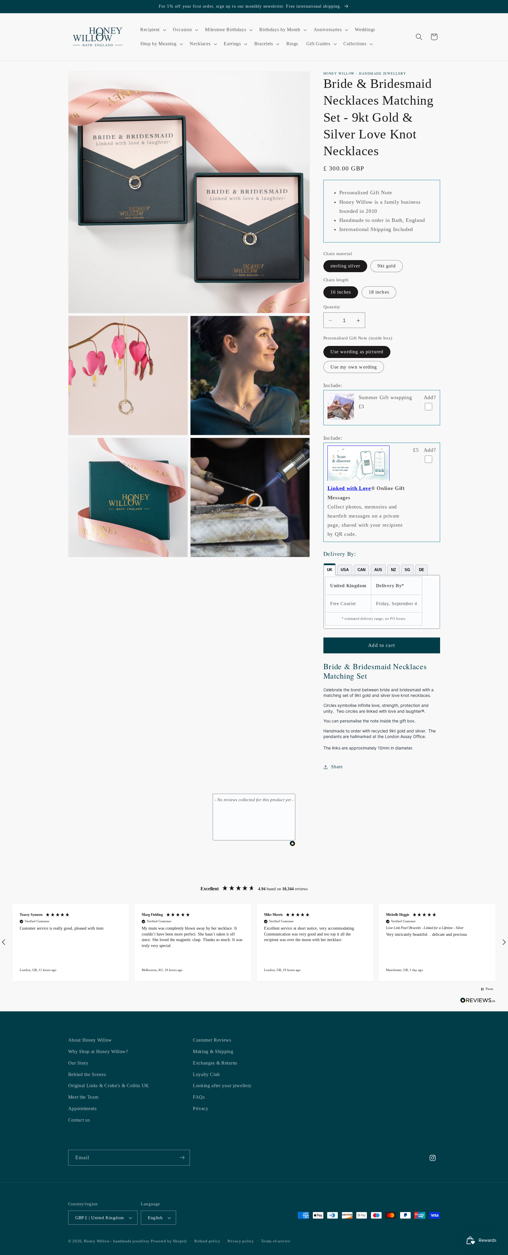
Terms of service (275, 1241)
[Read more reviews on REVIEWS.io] (477, 1001)
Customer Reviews (212, 1040)
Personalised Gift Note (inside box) (357, 338)
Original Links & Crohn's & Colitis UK (108, 1085)
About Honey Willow (90, 1040)
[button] (152, 30)
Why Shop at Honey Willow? (98, 1051)
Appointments (82, 1108)
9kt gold (386, 266)
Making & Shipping (213, 1051)
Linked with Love (349, 488)
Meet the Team (83, 1097)
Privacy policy (241, 1241)
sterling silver (345, 266)
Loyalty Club (206, 1074)
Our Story (78, 1062)
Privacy (200, 1108)
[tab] (329, 570)
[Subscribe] (182, 1158)
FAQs (199, 1097)
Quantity (331, 307)
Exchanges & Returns (215, 1062)
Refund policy (207, 1241)
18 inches (379, 292)
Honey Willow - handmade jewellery (117, 1241)
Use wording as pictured (356, 351)
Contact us (79, 1119)
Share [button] (336, 766)
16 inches (340, 292)
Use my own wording (353, 367)
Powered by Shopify (169, 1241)
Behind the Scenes (87, 1074)
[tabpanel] (381, 602)
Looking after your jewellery (222, 1085)
